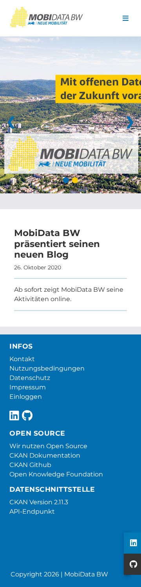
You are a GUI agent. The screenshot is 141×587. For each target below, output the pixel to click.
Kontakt (22, 359)
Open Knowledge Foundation (56, 474)
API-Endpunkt (32, 511)
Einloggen (25, 396)
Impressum (27, 387)
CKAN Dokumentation (44, 455)
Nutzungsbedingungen (47, 368)
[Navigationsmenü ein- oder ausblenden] (125, 18)
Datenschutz (29, 378)
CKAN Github (30, 465)
